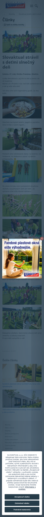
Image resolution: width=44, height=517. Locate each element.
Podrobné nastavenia (22, 510)
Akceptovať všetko (22, 497)
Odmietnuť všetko (22, 503)
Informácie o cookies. (27, 488)
